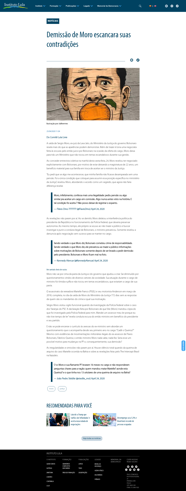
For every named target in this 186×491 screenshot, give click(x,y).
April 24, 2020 (98, 209)
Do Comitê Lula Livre (57, 137)
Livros (81, 464)
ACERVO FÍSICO (99, 470)
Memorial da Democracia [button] (108, 6)
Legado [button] (87, 6)
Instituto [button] (39, 6)
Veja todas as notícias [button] (92, 438)
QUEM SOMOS (51, 464)
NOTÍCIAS (49, 468)
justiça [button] (62, 389)
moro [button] (51, 389)
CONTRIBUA (50, 481)
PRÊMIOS (97, 479)
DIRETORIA (50, 473)
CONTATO (49, 477)
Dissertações (83, 473)
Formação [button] (54, 6)
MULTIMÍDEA (98, 475)
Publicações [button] (71, 6)
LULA (48, 486)
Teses (80, 468)
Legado (98, 460)
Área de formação (68, 473)
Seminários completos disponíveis (66, 466)
